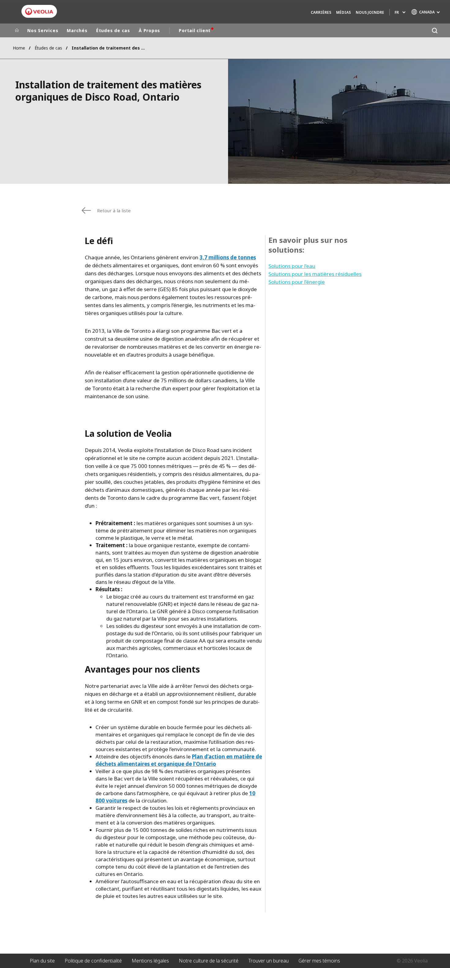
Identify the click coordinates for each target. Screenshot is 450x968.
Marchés (77, 30)
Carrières (321, 12)
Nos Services (42, 30)
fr (397, 12)
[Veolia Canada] (39, 11)
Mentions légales (150, 960)
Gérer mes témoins (319, 960)
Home (19, 48)
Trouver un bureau (268, 960)
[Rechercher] (434, 30)
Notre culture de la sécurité (208, 960)
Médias (343, 12)
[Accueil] (17, 30)
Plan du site (42, 960)
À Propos (149, 30)
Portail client (195, 30)
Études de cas (113, 30)
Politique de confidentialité (93, 960)
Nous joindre (370, 12)
